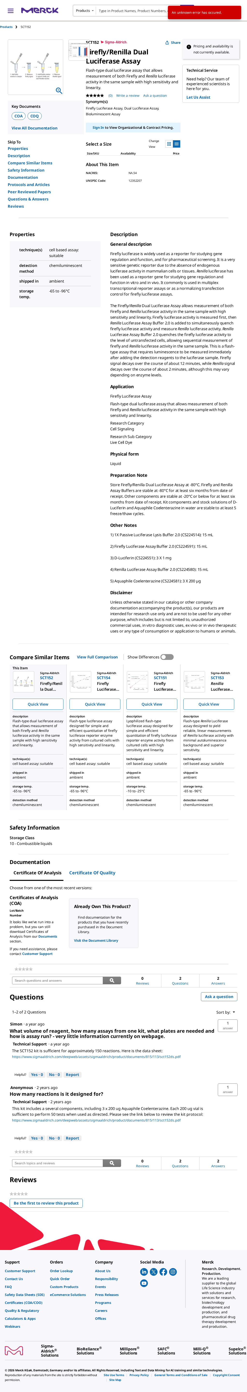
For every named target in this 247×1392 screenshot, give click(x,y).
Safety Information (26, 170)
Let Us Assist (198, 97)
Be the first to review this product (48, 1204)
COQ (34, 116)
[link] (23, 969)
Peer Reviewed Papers (29, 191)
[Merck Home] (39, 10)
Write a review (127, 95)
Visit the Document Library (96, 940)
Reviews (16, 206)
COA (18, 116)
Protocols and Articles (29, 184)
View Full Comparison (97, 657)
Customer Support (37, 953)
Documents (47, 936)
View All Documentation (34, 128)
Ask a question (155, 95)
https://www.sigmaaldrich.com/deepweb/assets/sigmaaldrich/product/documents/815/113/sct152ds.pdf (96, 1056)
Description (19, 155)
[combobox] (133, 10)
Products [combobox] (83, 10)
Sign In (98, 127)
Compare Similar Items (30, 163)
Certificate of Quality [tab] (92, 873)
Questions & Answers (28, 199)
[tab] (10, 26)
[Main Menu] (11, 10)
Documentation (23, 177)
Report (72, 1074)
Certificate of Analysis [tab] (38, 873)
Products (6, 27)
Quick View (38, 704)
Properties (18, 148)
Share (175, 42)
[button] (227, 1026)
